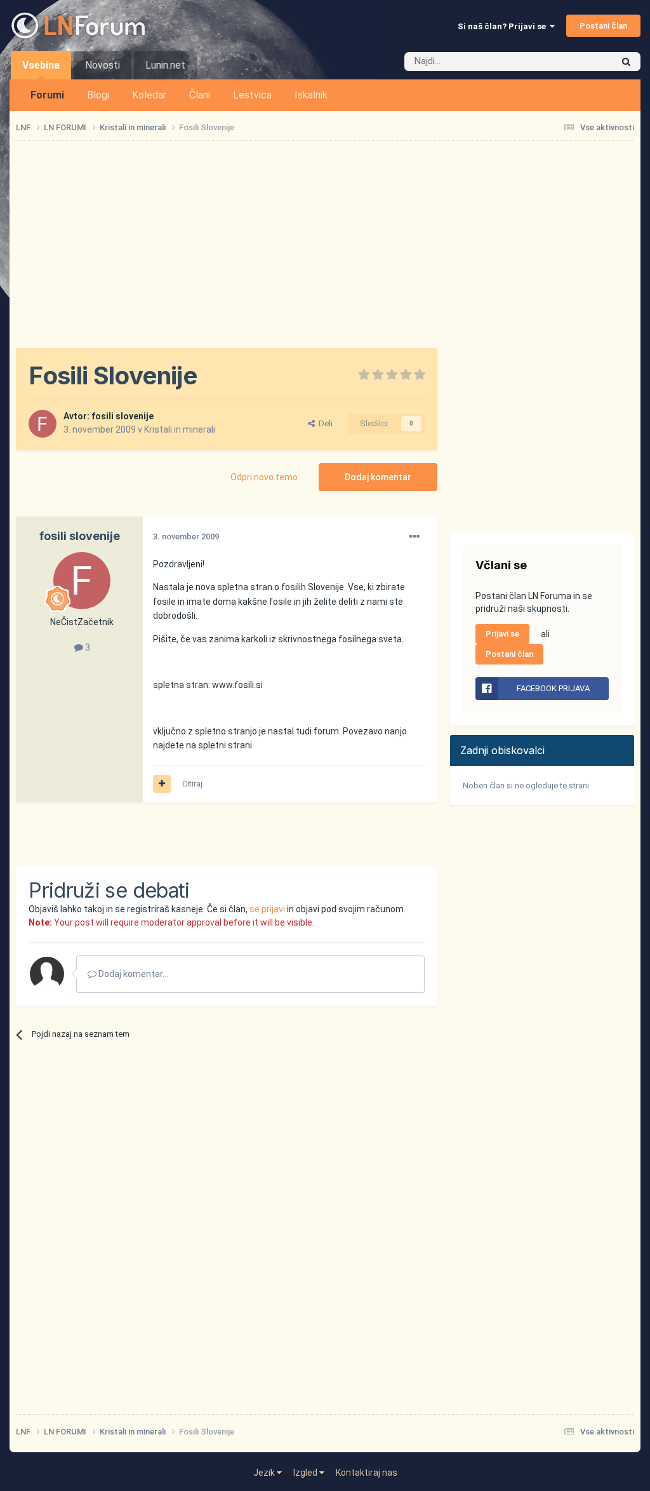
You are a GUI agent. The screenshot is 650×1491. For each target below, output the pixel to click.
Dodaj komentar (378, 477)
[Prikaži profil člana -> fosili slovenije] (42, 424)
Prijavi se (502, 633)
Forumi (47, 95)
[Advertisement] (164, 834)
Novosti (102, 65)
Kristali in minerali (179, 429)
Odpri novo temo (264, 477)
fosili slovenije (122, 416)
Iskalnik (311, 95)
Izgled (306, 1472)
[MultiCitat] (162, 784)
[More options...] (414, 536)
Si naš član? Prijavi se (504, 26)
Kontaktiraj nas (366, 1472)
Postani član (603, 25)
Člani (199, 95)
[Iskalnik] (626, 61)
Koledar (149, 95)
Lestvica (252, 95)
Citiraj (192, 783)
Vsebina (41, 65)
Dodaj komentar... (132, 974)
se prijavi (267, 909)
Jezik (265, 1472)
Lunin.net (165, 65)
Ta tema (580, 61)
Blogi (98, 95)
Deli (324, 423)
